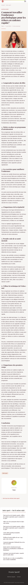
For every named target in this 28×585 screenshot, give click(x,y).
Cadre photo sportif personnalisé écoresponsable (11, 533)
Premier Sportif (14, 572)
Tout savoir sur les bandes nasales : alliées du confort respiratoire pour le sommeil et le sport (14, 517)
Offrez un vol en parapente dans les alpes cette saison (13, 522)
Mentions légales (11, 576)
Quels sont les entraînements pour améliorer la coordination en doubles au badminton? (13, 548)
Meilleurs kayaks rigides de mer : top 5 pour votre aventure (13, 538)
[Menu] (25, 1)
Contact (19, 576)
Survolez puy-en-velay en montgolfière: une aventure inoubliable (13, 558)
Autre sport (8, 5)
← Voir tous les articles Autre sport (10, 498)
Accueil (3, 5)
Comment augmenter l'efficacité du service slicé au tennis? (14, 542)
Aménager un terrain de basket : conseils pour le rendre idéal (13, 554)
